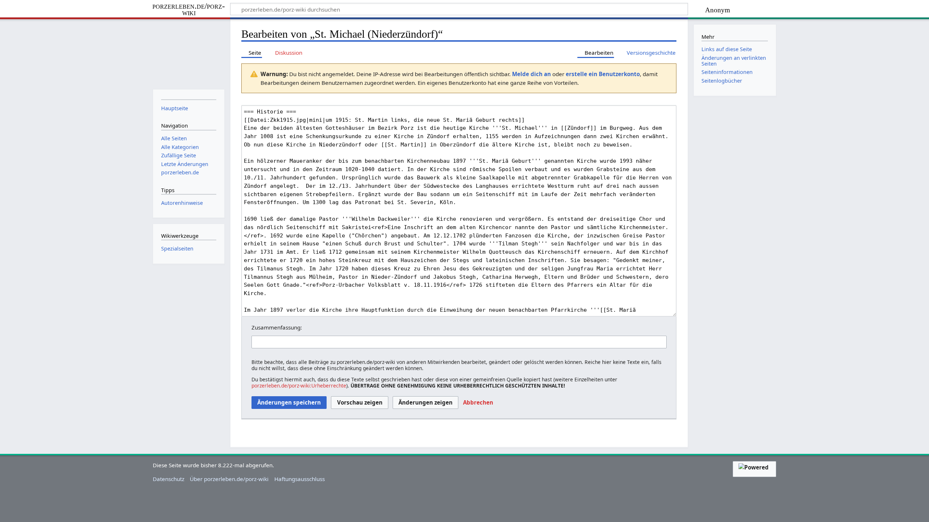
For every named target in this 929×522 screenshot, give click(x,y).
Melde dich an (531, 74)
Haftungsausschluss (299, 478)
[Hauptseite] (188, 53)
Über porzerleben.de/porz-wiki (229, 478)
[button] (478, 403)
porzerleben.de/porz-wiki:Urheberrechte (298, 385)
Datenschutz (168, 478)
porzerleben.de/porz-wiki (189, 9)
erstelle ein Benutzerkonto (603, 74)
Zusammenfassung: (276, 327)
